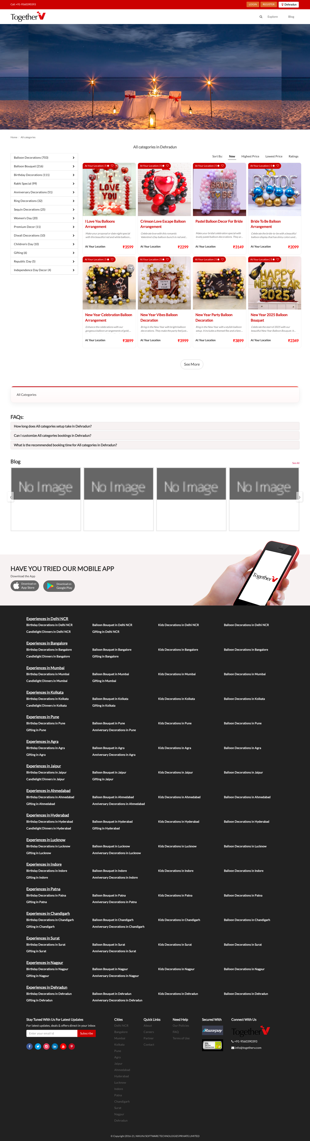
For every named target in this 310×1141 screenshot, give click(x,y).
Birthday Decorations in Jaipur (46, 772)
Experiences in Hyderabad (47, 815)
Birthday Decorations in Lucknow (48, 846)
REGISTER (269, 4)
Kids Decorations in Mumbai (177, 674)
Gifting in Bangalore (105, 656)
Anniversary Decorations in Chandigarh (118, 926)
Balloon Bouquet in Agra (108, 748)
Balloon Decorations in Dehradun (246, 993)
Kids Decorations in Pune (174, 723)
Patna (118, 1095)
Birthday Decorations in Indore (46, 870)
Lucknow (120, 1082)
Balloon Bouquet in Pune (108, 723)
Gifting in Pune (36, 730)
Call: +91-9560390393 (23, 4)
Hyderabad (121, 1076)
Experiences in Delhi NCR (47, 618)
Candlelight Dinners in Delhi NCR (48, 631)
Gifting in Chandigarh (40, 926)
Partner (149, 1038)
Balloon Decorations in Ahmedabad (247, 797)
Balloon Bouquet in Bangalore (111, 649)
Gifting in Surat (36, 951)
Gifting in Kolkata (103, 705)
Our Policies (181, 1025)
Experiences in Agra (42, 741)
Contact (149, 1044)
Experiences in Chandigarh (48, 913)
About (148, 1025)
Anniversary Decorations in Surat (114, 951)
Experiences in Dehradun (46, 987)
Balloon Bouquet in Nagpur (110, 969)
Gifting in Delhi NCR (105, 631)
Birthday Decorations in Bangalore (49, 649)
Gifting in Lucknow (38, 853)
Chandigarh (122, 1101)
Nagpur (119, 1114)
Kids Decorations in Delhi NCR (178, 625)
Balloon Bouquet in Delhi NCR (112, 625)
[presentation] (10, 497)
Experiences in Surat (43, 938)
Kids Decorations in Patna (175, 895)
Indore (118, 1089)
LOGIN (253, 4)
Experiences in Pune (42, 716)
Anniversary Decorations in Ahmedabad (118, 804)
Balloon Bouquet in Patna (109, 895)
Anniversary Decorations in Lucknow (116, 853)
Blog (291, 16)
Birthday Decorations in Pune (45, 723)
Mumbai (119, 1038)
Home (14, 137)
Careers (149, 1032)
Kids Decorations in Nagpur (176, 969)
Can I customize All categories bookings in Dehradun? (52, 435)
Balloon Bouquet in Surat (108, 944)
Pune (117, 1051)
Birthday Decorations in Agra (45, 748)
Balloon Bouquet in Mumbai (110, 674)
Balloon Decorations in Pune (242, 723)
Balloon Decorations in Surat (243, 944)
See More (192, 364)
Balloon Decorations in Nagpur (244, 969)
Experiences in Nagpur (44, 962)
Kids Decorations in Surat (175, 944)
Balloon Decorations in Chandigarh (247, 920)
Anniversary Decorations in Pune (114, 730)
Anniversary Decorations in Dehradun (117, 1000)
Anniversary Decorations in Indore (115, 877)
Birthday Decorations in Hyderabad (49, 821)
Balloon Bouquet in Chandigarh (112, 920)
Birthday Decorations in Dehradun (49, 993)
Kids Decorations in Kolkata (176, 698)
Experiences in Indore (44, 864)
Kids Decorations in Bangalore (178, 649)
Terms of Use (181, 1038)
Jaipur (118, 1063)
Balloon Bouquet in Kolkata (110, 698)
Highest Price (250, 156)
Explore (273, 16)
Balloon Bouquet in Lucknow (111, 846)
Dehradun (121, 1120)
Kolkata (119, 1044)
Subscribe (86, 1033)
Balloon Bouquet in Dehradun (111, 993)
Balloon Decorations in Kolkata (244, 698)
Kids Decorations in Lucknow (177, 846)
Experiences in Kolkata (44, 692)
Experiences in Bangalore (46, 643)
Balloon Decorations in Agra (242, 748)
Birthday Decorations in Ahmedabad (50, 797)
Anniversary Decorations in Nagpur (115, 975)
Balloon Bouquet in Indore (109, 870)
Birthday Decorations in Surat (45, 944)
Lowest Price (274, 156)
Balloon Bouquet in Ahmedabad (113, 797)
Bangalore (121, 1032)
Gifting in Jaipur (102, 779)
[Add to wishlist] (112, 165)
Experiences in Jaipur (43, 766)
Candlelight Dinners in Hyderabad (48, 828)
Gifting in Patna (36, 902)
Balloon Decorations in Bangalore (246, 649)
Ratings (293, 156)
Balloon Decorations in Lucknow (245, 846)
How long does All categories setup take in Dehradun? (53, 426)
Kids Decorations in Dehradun (178, 993)
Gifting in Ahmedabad (40, 804)
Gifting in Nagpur (37, 975)
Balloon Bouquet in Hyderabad (112, 821)
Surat (117, 1108)
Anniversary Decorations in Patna (114, 902)
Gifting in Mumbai (104, 681)
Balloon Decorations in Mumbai (245, 674)
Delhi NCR (121, 1025)
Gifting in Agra (36, 754)
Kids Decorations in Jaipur (175, 772)
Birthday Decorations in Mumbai (47, 674)
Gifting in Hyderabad (106, 828)
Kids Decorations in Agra (174, 748)
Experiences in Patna (43, 889)
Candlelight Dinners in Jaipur (45, 779)
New (232, 156)
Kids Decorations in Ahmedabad (179, 797)
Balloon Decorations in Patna (243, 895)
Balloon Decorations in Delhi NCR (246, 625)
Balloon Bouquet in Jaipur (109, 772)
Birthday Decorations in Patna (46, 895)
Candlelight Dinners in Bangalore (48, 656)
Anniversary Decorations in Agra (113, 754)
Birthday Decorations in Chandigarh (50, 920)
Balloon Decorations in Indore (243, 870)
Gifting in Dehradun (39, 1000)
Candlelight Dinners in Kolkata (46, 705)
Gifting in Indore (37, 877)
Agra (117, 1057)
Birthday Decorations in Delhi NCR (49, 625)
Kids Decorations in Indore (175, 870)
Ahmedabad (122, 1070)
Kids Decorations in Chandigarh (179, 920)
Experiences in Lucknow (45, 839)
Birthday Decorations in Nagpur (47, 969)
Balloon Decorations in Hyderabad (246, 821)
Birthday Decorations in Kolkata (47, 698)
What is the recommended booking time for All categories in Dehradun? (65, 445)
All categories (28, 137)
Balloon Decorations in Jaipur (243, 772)
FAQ (176, 1032)
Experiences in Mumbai (45, 667)
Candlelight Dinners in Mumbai (46, 681)
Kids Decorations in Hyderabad (178, 821)
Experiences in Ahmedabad (48, 790)
